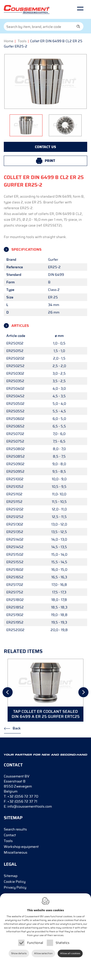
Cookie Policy (15, 881)
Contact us (45, 147)
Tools (22, 41)
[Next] (83, 692)
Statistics (62, 942)
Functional (35, 942)
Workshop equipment (21, 846)
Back (17, 728)
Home (8, 41)
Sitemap (10, 876)
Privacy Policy (15, 887)
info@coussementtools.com (29, 806)
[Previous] (8, 692)
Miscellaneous (15, 852)
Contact (10, 835)
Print (50, 160)
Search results (15, 829)
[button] (78, 26)
